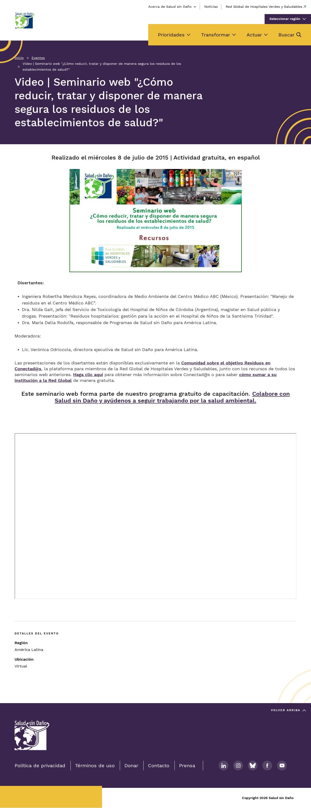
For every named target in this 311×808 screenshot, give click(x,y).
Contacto (158, 765)
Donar (131, 765)
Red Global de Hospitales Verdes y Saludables (264, 6)
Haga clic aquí (88, 374)
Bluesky (253, 765)
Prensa (187, 765)
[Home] (25, 20)
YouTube (282, 765)
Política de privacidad (40, 765)
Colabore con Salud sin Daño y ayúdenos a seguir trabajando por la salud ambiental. (172, 397)
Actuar (254, 35)
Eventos (38, 58)
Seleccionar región (284, 19)
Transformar (215, 35)
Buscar (286, 35)
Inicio (19, 58)
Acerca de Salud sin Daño (169, 6)
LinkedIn (223, 765)
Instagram (238, 765)
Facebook (267, 765)
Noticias (211, 6)
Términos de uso (95, 765)
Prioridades (171, 35)
